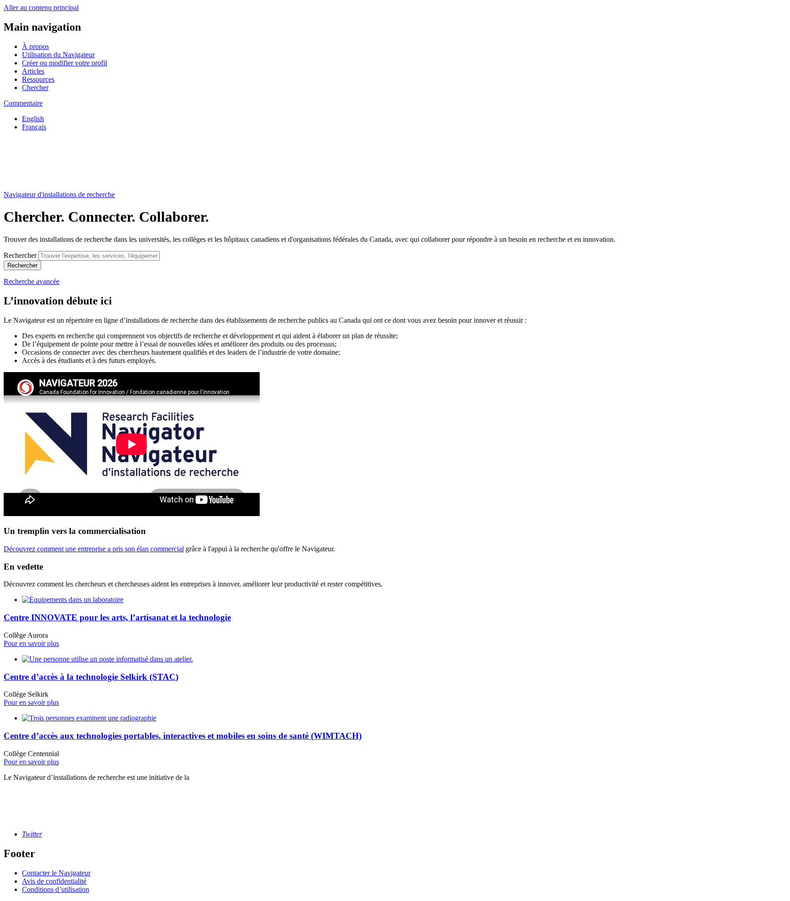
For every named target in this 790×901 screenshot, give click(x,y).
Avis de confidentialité (54, 881)
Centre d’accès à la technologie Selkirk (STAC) (91, 677)
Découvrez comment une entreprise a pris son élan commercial (94, 549)
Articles (33, 71)
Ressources (38, 79)
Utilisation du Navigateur (58, 55)
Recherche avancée (31, 281)
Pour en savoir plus (31, 643)
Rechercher (20, 255)
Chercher (35, 87)
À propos (35, 46)
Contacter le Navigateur (56, 873)
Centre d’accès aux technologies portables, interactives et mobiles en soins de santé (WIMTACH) (183, 736)
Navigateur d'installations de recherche (59, 194)
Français (34, 127)
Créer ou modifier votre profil (64, 63)
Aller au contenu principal (41, 7)
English (33, 119)
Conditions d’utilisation (55, 889)
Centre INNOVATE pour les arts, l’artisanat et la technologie (117, 617)
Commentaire (23, 103)
